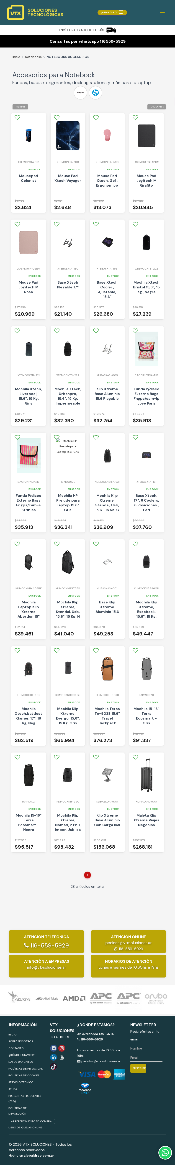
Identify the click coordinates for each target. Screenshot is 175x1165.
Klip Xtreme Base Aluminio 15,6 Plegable (107, 394)
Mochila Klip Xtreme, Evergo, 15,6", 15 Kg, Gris (68, 715)
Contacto (16, 1048)
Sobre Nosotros (20, 1041)
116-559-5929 (49, 945)
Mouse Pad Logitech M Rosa (28, 287)
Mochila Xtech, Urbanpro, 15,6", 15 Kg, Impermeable (67, 396)
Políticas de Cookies (23, 1075)
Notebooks (33, 57)
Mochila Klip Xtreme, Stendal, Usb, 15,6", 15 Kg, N (68, 609)
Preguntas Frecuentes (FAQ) (24, 1098)
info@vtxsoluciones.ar (46, 967)
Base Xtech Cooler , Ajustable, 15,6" (107, 289)
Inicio (16, 57)
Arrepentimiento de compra (31, 1121)
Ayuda (12, 1089)
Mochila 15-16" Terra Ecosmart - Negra (28, 822)
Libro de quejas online (25, 1127)
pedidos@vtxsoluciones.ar (128, 942)
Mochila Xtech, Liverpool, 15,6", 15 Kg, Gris (28, 396)
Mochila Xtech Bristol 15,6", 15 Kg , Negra (146, 287)
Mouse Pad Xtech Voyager (67, 178)
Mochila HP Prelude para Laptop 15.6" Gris (68, 502)
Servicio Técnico (20, 1082)
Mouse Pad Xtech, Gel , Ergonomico (107, 180)
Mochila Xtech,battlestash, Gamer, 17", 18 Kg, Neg (28, 715)
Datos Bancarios (20, 1062)
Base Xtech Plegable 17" (68, 285)
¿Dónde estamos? (21, 1055)
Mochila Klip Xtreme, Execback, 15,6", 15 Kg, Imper (146, 612)
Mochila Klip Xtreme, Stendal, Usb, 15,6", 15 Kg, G (107, 502)
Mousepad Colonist (28, 178)
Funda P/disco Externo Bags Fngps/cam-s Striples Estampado (28, 505)
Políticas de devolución (17, 1110)
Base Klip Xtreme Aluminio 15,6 (107, 607)
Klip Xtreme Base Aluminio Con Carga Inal (107, 820)
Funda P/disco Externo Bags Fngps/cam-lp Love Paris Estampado (147, 398)
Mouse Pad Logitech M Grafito (146, 180)
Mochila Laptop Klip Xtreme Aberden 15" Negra (29, 612)
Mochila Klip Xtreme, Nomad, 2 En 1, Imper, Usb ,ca (68, 822)
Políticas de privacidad (25, 1068)
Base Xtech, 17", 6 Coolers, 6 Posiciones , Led (146, 502)
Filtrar (20, 106)
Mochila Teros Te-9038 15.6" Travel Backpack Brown (107, 718)
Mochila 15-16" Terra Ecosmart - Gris (146, 715)
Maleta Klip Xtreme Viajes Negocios (146, 820)
